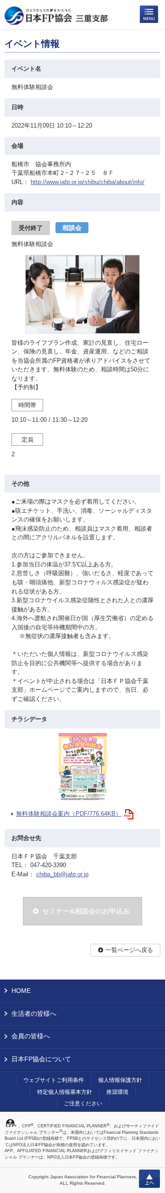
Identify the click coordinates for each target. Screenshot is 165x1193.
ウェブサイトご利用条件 (53, 1080)
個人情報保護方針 (120, 1080)
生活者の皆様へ (33, 1013)
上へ (149, 1178)
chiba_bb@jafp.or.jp (62, 874)
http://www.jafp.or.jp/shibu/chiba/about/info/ (87, 182)
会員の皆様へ (30, 1036)
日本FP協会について (41, 1059)
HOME (21, 990)
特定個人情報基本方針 (64, 1092)
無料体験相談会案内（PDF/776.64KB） (68, 813)
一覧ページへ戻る (129, 950)
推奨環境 (117, 1092)
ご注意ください (83, 1103)
